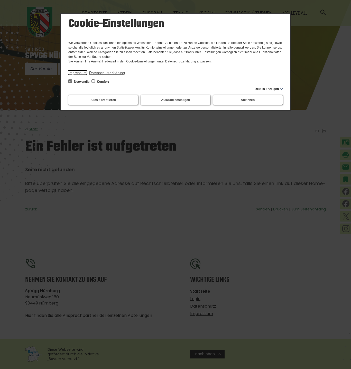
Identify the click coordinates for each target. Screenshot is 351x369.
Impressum (77, 73)
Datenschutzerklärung (107, 73)
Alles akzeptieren (103, 100)
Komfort (102, 82)
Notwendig (81, 82)
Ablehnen (248, 100)
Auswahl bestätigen (175, 100)
